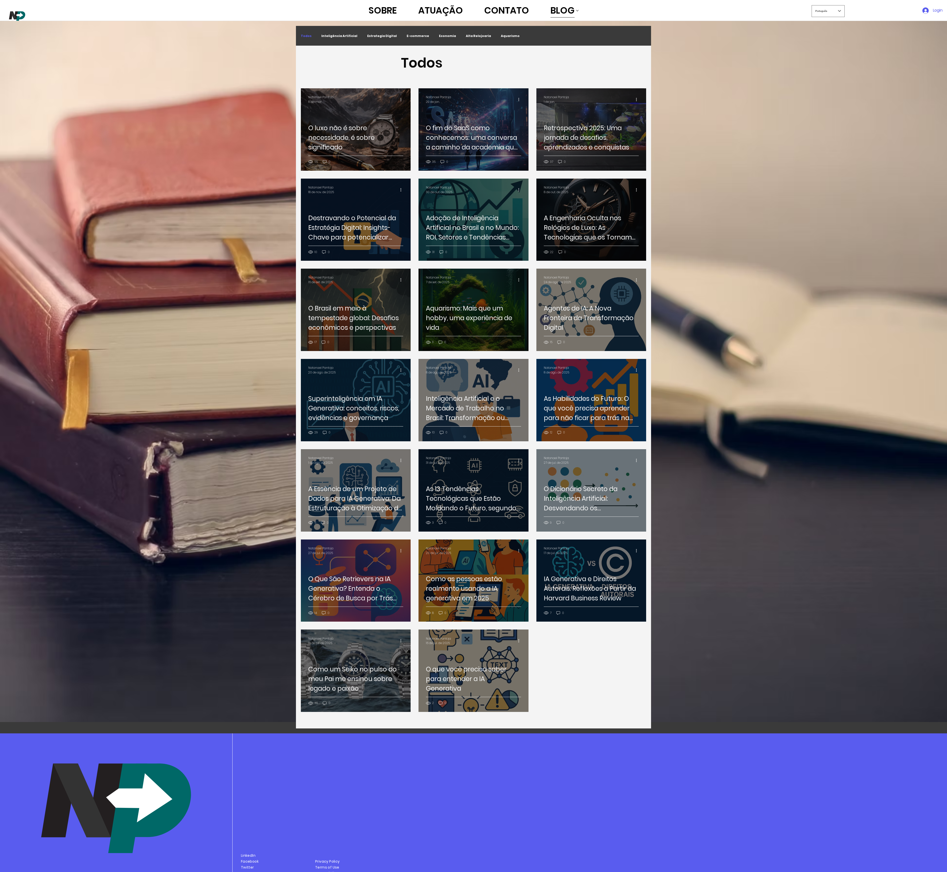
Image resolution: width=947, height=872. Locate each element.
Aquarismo (510, 36)
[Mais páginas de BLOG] (577, 10)
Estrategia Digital (382, 36)
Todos (306, 36)
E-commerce (418, 36)
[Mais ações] (402, 99)
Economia (447, 36)
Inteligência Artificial (339, 36)
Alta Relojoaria (478, 36)
